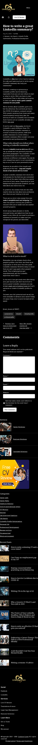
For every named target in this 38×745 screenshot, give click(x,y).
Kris (16, 33)
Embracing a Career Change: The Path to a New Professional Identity (24, 640)
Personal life (4, 524)
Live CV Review (19, 17)
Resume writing (6, 530)
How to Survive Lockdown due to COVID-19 (24, 579)
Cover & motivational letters (10, 507)
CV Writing (4, 510)
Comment (7, 355)
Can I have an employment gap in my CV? (23, 558)
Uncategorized (5, 533)
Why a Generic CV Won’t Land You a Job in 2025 (23, 603)
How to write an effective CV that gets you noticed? (24, 627)
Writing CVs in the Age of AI (22, 591)
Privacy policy (10, 741)
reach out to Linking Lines (18, 286)
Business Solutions (20, 439)
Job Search (13, 36)
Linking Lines (23, 737)
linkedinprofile (29, 314)
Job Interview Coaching (8, 515)
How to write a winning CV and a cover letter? (24, 548)
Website (6, 392)
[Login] (3, 17)
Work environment (7, 536)
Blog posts (19, 126)
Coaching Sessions (6, 504)
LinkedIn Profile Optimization (11, 521)
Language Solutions (20, 451)
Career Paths (4, 501)
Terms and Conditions (24, 741)
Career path (4, 498)
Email (5, 384)
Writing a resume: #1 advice (22, 663)
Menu (28, 8)
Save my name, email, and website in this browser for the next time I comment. (18, 403)
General (6, 36)
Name (5, 376)
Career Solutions (19, 427)
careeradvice (8, 314)
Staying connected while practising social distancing (22, 569)
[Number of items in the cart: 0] (9, 17)
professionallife (9, 317)
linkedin (18, 314)
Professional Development (20, 38)
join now (11, 122)
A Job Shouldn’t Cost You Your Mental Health (23, 652)
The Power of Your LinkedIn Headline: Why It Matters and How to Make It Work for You (23, 615)
